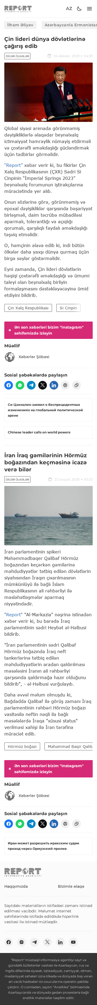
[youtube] (73, 942)
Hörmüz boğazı (22, 746)
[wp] (20, 385)
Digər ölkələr (17, 56)
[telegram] (31, 385)
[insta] (21, 942)
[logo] (18, 8)
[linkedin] (54, 385)
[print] (65, 385)
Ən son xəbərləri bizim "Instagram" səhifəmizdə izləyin (49, 330)
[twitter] (42, 385)
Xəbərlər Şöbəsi (34, 356)
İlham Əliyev (20, 24)
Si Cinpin (68, 308)
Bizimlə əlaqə (71, 886)
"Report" (13, 614)
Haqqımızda (16, 886)
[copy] (76, 385)
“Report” (13, 165)
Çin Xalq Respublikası (28, 308)
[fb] (8, 385)
